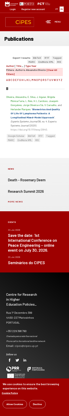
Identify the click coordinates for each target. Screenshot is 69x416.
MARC (31, 61)
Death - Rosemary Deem (26, 180)
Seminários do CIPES (26, 262)
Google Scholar (16, 135)
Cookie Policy (10, 392)
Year (33, 65)
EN (62, 9)
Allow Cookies (14, 404)
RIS (59, 61)
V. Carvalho (50, 105)
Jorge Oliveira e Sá (33, 105)
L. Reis (28, 100)
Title (18, 65)
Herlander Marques (21, 109)
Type (28, 65)
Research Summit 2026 (26, 191)
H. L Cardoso (41, 100)
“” (35, 113)
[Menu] (48, 22)
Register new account (33, 9)
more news (15, 201)
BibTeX (37, 57)
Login (13, 9)
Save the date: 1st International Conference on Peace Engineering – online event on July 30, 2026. (32, 243)
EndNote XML (46, 61)
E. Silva (31, 96)
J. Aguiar (41, 96)
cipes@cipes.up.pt (26, 345)
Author (10, 65)
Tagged (57, 57)
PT (57, 9)
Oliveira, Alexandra (16, 96)
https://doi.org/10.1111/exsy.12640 (29, 129)
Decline (37, 404)
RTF (47, 57)
